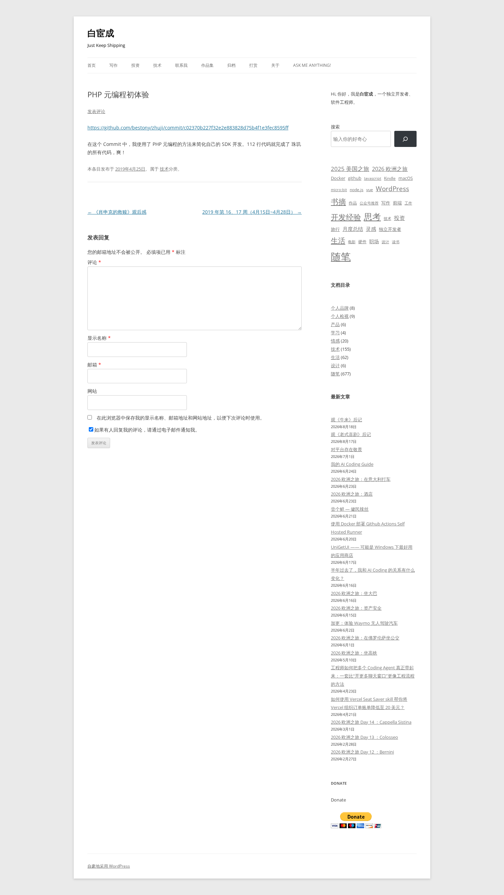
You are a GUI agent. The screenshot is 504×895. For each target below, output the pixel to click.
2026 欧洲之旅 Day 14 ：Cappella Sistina (371, 722)
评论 (94, 262)
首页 (91, 65)
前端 (397, 203)
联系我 (181, 65)
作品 (353, 203)
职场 (374, 241)
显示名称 (99, 338)
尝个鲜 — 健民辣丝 (350, 509)
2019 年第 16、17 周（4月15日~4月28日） (252, 212)
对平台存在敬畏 (346, 449)
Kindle (390, 178)
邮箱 (94, 364)
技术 (157, 65)
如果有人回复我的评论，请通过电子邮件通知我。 (147, 429)
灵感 (371, 228)
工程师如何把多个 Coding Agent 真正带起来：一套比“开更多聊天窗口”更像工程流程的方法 (373, 675)
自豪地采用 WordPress (108, 866)
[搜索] (405, 139)
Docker (338, 178)
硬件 (362, 242)
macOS (405, 178)
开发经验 (346, 217)
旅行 (335, 229)
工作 (408, 203)
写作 (113, 65)
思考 (372, 216)
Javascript (372, 178)
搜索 (335, 127)
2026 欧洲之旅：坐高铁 (354, 653)
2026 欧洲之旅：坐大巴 (354, 593)
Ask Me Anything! (312, 65)
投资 (135, 65)
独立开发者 (390, 229)
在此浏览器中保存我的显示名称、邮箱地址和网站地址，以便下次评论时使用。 (181, 417)
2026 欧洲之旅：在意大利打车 (361, 479)
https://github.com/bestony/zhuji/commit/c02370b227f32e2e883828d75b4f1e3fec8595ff (187, 127)
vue (369, 189)
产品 (335, 324)
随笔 (341, 256)
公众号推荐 (369, 203)
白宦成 (100, 33)
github (354, 178)
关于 (275, 65)
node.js (356, 189)
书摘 (338, 202)
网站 (92, 391)
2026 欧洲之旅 (390, 169)
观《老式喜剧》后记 (351, 434)
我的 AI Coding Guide (352, 464)
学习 (335, 333)
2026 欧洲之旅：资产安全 (356, 608)
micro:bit (339, 189)
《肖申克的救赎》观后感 (116, 212)
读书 (395, 241)
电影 (352, 241)
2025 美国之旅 (350, 169)
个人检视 (340, 316)
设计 (385, 241)
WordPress (392, 188)
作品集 (207, 65)
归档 (231, 65)
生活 (338, 240)
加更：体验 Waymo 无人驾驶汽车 (364, 623)
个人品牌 (340, 308)
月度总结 (353, 228)
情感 (335, 341)
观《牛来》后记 (346, 420)
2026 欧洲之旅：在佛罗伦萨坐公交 (365, 638)
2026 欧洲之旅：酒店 (352, 494)
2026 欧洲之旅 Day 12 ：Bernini (362, 752)
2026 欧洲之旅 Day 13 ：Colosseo (364, 737)
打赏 (253, 65)
